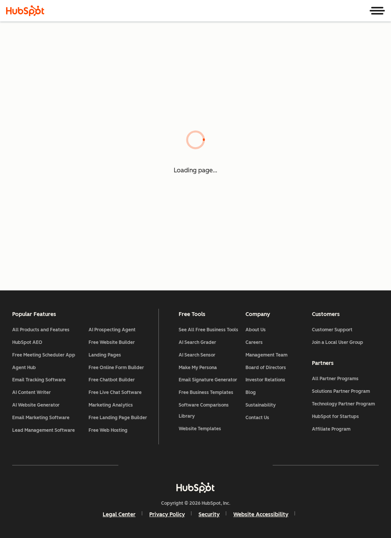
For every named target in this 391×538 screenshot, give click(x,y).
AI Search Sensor (197, 355)
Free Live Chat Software (115, 392)
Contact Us (257, 417)
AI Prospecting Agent (112, 329)
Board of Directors (266, 367)
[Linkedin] (218, 465)
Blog (251, 392)
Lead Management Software (43, 430)
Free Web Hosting (108, 430)
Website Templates (200, 428)
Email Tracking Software (39, 379)
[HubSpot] (25, 10)
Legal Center (119, 514)
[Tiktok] (262, 465)
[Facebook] (129, 465)
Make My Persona (198, 367)
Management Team (267, 355)
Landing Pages (105, 355)
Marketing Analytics (111, 405)
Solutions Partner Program (341, 391)
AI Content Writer (31, 392)
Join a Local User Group (337, 342)
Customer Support (332, 329)
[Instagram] (151, 465)
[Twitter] (195, 465)
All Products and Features (40, 329)
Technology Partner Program (343, 404)
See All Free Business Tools (208, 329)
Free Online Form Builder (116, 367)
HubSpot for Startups (335, 416)
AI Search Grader (197, 342)
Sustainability (261, 405)
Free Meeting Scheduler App (43, 355)
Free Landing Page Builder (118, 417)
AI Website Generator (36, 405)
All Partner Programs (335, 378)
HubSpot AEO (27, 342)
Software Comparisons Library (204, 410)
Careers (254, 342)
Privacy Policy (167, 514)
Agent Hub (24, 367)
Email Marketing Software (40, 417)
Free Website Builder (112, 342)
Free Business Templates (206, 392)
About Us (256, 329)
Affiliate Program (331, 429)
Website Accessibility (260, 514)
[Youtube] (173, 465)
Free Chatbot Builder (112, 379)
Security (209, 514)
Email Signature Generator (208, 379)
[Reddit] (240, 465)
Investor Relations (265, 379)
